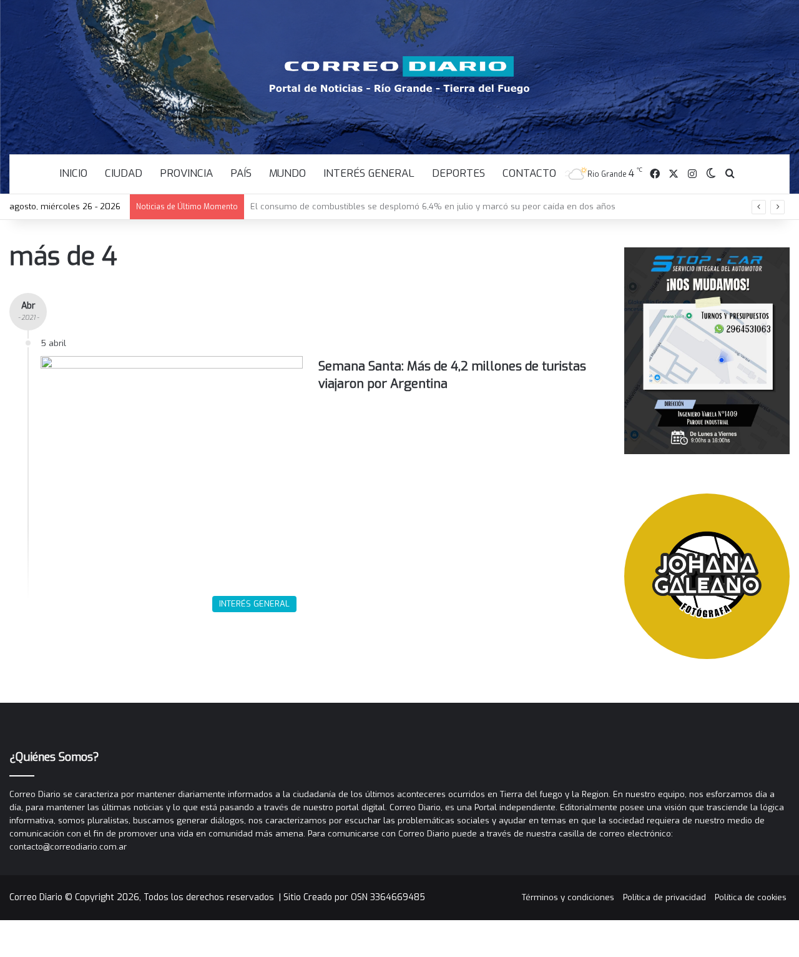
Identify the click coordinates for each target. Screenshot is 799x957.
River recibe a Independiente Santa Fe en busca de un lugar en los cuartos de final (413, 206)
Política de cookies (751, 897)
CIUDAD (123, 173)
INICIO (73, 173)
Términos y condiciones (568, 897)
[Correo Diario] (400, 75)
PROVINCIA (186, 173)
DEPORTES (458, 173)
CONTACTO (529, 173)
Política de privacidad (664, 897)
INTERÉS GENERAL (368, 173)
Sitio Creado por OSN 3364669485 (354, 897)
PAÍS (241, 173)
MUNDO (287, 173)
